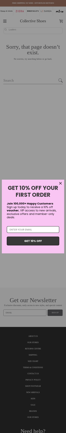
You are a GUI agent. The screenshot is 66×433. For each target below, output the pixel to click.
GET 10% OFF (33, 241)
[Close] (60, 183)
